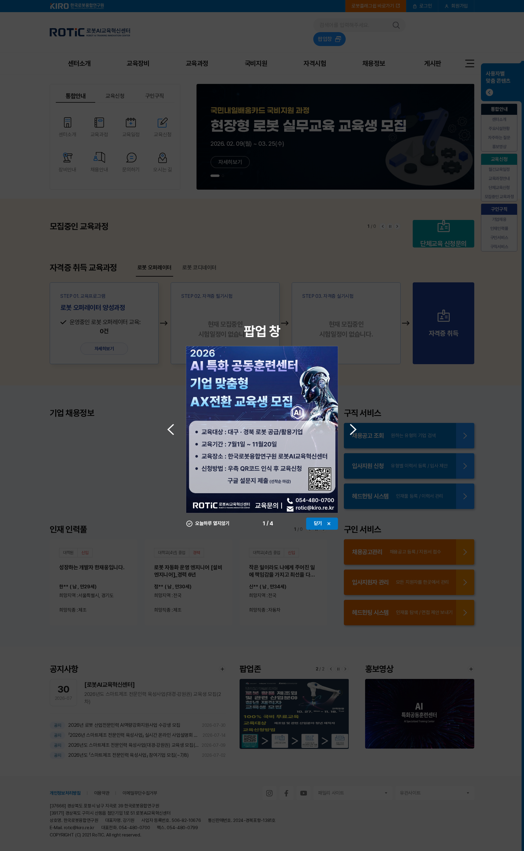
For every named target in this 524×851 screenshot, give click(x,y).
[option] (262, 429)
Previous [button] (170, 429)
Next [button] (353, 429)
